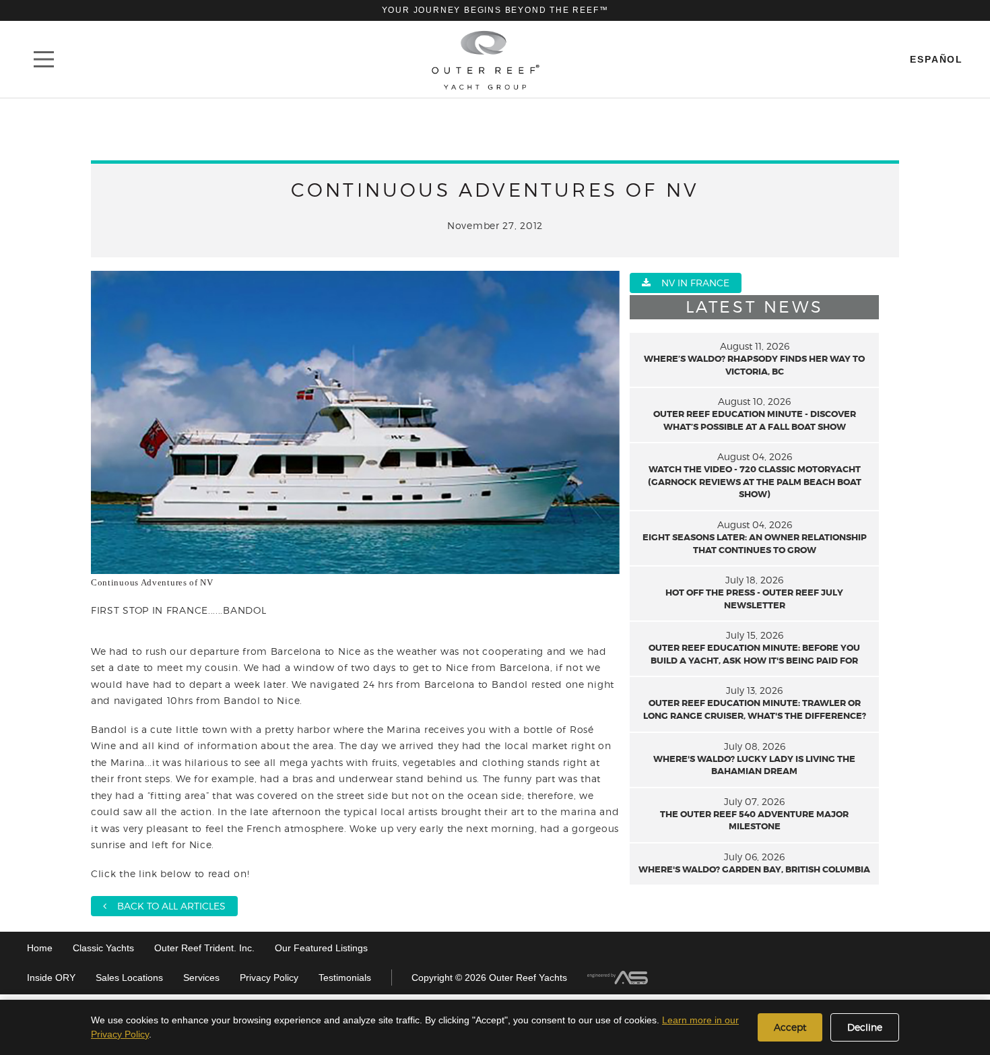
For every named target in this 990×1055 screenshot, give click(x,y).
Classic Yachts (103, 947)
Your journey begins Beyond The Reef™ (495, 10)
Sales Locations (129, 977)
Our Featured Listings (321, 947)
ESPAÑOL (936, 59)
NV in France (690, 282)
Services (201, 977)
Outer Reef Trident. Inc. (204, 947)
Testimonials (345, 977)
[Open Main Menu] (44, 59)
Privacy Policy (269, 977)
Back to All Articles (166, 906)
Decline (864, 1027)
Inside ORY (51, 977)
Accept (790, 1027)
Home (40, 947)
